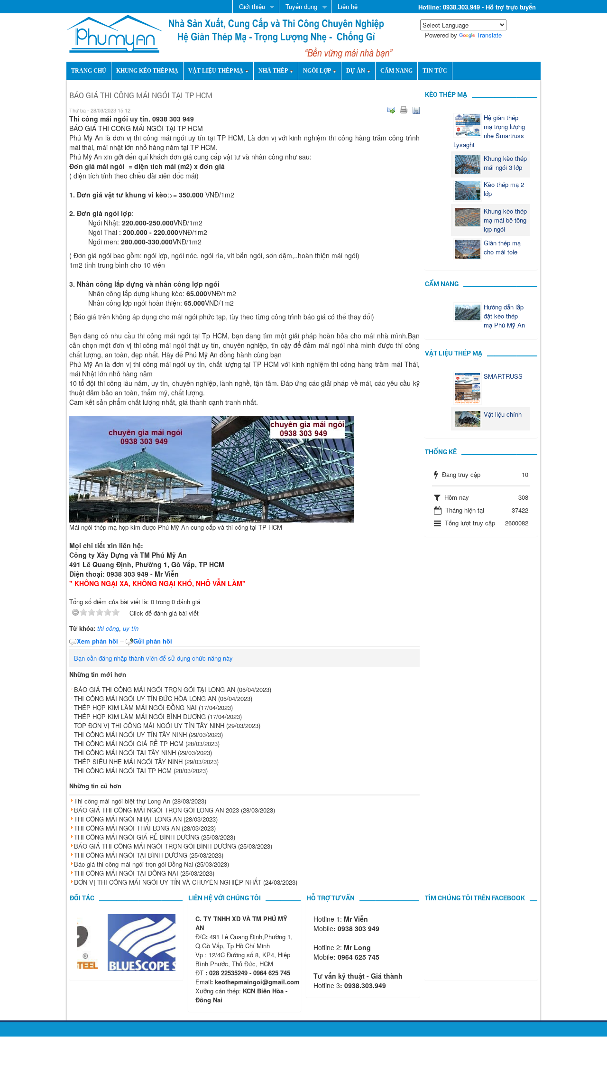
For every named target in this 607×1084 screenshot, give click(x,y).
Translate (489, 34)
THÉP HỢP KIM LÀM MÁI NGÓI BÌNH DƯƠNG (140, 716)
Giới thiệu (248, 7)
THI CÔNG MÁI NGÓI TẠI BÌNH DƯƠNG (130, 855)
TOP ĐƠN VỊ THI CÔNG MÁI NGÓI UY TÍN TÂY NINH (149, 725)
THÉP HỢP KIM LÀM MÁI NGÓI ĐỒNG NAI (135, 707)
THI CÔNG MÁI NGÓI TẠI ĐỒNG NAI (126, 873)
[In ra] (403, 110)
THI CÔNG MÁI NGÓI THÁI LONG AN (127, 827)
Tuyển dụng (298, 7)
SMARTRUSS (503, 376)
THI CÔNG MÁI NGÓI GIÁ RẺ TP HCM (129, 743)
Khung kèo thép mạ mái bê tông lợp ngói (505, 220)
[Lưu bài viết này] (416, 110)
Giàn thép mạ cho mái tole (502, 247)
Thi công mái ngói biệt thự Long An (122, 800)
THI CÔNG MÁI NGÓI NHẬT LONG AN (128, 818)
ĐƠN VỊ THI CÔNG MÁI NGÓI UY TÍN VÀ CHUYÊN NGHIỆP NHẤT (167, 882)
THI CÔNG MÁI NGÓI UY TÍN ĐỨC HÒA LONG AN (145, 698)
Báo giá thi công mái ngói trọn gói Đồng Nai (133, 864)
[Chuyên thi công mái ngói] (114, 32)
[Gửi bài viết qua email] (391, 110)
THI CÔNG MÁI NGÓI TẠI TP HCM (123, 770)
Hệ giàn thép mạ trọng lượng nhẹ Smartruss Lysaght (489, 131)
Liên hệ (348, 6)
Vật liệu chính (503, 414)
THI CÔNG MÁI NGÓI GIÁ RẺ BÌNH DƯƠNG (136, 836)
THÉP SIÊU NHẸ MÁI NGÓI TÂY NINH (128, 761)
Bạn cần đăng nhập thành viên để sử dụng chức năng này (153, 658)
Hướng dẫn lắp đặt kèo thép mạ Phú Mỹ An (504, 315)
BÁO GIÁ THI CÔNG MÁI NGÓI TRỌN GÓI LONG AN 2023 (156, 809)
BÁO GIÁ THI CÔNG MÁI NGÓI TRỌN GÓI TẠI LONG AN (154, 689)
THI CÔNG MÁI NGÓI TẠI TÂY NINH (125, 752)
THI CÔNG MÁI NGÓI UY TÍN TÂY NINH (130, 734)
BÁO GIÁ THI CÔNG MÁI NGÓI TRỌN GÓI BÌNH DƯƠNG (155, 845)
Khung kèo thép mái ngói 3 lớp (505, 163)
